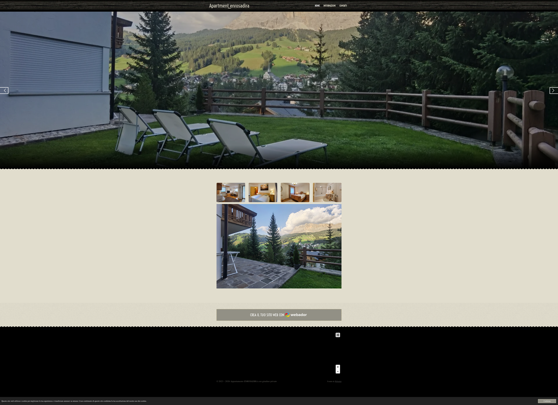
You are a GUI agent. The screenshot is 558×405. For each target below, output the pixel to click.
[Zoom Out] (338, 371)
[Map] (279, 353)
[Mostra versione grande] (231, 192)
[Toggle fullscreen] (338, 335)
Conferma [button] (547, 401)
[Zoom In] (338, 367)
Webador (338, 381)
